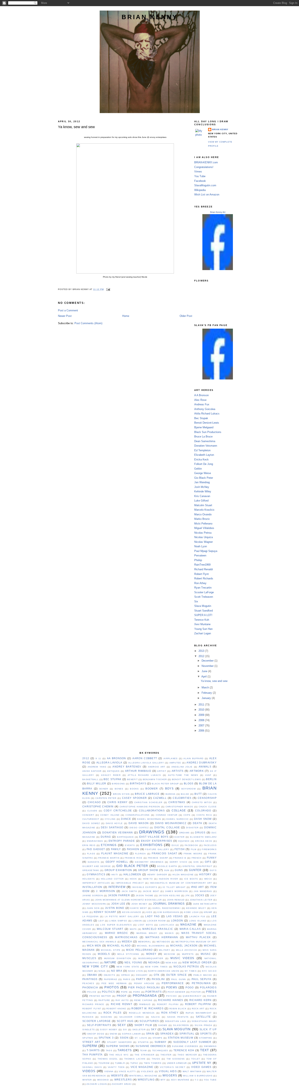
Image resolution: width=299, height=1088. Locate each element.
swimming (210, 1046)
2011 (202, 704)
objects (109, 975)
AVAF (208, 775)
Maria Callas (190, 929)
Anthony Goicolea (204, 409)
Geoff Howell (117, 862)
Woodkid (103, 1080)
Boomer (151, 788)
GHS (196, 862)
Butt (198, 794)
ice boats (191, 879)
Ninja (102, 971)
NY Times (191, 971)
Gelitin (198, 468)
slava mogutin (177, 1029)
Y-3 (197, 1080)
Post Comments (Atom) (88, 323)
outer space (176, 975)
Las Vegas (174, 916)
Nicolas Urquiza (203, 537)
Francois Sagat (164, 853)
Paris (126, 979)
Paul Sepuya (202, 979)
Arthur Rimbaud (138, 771)
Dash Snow (203, 819)
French (197, 858)
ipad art (197, 887)
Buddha (171, 794)
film (193, 849)
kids (149, 912)
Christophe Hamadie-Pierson (140, 807)
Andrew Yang (97, 767)
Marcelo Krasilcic (204, 509)
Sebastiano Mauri (204, 1021)
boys (169, 788)
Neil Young (133, 962)
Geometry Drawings (149, 862)
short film (143, 1025)
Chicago (94, 802)
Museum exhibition (117, 958)
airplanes (171, 758)
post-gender (176, 992)
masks (169, 933)
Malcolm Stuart (203, 505)
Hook (133, 879)
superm (89, 1046)
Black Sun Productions (207, 432)
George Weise (202, 473)
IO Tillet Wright (174, 887)
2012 (202, 656)
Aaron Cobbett (144, 758)
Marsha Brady (146, 933)
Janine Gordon (92, 895)
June (205, 671)
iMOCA (208, 879)
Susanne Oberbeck (150, 1046)
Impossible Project (130, 883)
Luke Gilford (201, 500)
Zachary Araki (122, 1084)
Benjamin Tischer (155, 779)
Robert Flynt (201, 574)
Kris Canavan (202, 496)
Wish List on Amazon (206, 194)
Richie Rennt (121, 1004)
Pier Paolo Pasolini (144, 987)
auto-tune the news (183, 775)
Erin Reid (88, 845)
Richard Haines (170, 1000)
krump (208, 912)
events (130, 845)
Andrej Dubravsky (202, 762)
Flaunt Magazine (115, 853)
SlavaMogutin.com (205, 185)
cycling (110, 819)
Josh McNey (201, 486)
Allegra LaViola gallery (146, 763)
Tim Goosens (176, 1059)
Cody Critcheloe (118, 810)
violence (147, 1071)
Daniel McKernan (149, 819)
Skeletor (139, 1029)
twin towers (153, 1063)
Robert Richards (203, 578)
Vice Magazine (142, 1067)
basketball (90, 779)
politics (108, 992)
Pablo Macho (202, 975)
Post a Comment (68, 310)
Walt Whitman (192, 1071)
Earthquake (125, 837)
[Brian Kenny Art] (217, 269)
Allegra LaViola (109, 762)
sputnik (87, 1038)
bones (119, 789)
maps (133, 929)
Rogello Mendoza (142, 1013)
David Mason (139, 823)
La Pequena (90, 916)
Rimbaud (145, 1004)
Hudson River (168, 879)
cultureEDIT (90, 819)
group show (148, 870)
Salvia (155, 1017)
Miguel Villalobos (204, 528)
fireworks (209, 849)
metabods (163, 942)
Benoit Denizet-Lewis (206, 422)
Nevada (154, 962)
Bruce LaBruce (147, 794)
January (207, 698)
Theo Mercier (187, 1055)
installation (92, 887)
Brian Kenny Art (217, 212)
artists (178, 771)
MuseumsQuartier (150, 958)
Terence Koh (201, 619)
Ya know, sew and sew (76, 127)
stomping (205, 1038)
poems (171, 987)
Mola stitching (128, 954)
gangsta (93, 862)
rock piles (113, 1013)
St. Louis (141, 1038)
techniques (160, 1050)
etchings (109, 845)
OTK (156, 975)
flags (91, 854)
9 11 (98, 758)
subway (161, 1042)
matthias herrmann (161, 937)
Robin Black (178, 1008)
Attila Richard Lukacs (206, 413)
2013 (202, 650)
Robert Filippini (198, 1004)
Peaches (88, 983)
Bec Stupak (201, 418)
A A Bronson (201, 395)
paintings (90, 979)
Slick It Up (208, 1029)
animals (205, 766)
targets (125, 1050)
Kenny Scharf (105, 912)
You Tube (199, 176)
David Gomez (91, 823)
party (140, 979)
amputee (175, 763)
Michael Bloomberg (151, 946)
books (134, 789)
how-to (148, 879)
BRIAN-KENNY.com (206, 162)
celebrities (182, 798)
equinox (184, 841)
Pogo (190, 987)
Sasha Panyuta (178, 1017)
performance (173, 983)
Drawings (151, 832)
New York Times (156, 967)
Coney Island (109, 815)
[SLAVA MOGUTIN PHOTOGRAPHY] (217, 378)
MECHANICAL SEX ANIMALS (99, 942)
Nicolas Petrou (203, 532)
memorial (144, 942)
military (164, 950)
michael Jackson (184, 945)
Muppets (188, 954)
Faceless (210, 845)
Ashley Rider (111, 775)
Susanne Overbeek (185, 1046)
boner (103, 789)
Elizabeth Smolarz (203, 837)
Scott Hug (125, 1021)
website (117, 1075)
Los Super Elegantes (116, 925)
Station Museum (180, 1038)
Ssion (124, 1038)
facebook (191, 845)
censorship (207, 798)
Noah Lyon (200, 546)
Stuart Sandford (203, 610)
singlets (88, 1029)
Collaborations (152, 810)
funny (212, 858)
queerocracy (192, 996)
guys (213, 870)
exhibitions (151, 845)
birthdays (138, 783)
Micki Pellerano (203, 523)
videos (89, 1071)
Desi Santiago (112, 827)
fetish (180, 849)
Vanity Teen (116, 1067)
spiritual (186, 1033)
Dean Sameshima (204, 441)
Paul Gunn (178, 979)
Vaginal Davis (92, 1067)
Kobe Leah (191, 912)
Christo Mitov (202, 802)
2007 (202, 725)
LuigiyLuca (166, 925)
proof (122, 996)
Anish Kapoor (91, 771)
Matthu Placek (198, 937)
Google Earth (167, 866)
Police (92, 992)
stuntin (143, 1042)
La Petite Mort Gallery (122, 916)
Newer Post (65, 315)
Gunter (195, 870)
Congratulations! (203, 167)
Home (125, 315)
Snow (113, 1034)
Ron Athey (200, 583)
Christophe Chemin (97, 806)
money (151, 954)
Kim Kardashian (168, 912)
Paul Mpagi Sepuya (205, 551)
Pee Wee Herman (114, 983)
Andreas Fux (201, 404)
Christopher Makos (179, 807)
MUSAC (206, 954)
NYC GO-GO (209, 971)
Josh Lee (118, 904)
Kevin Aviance (131, 912)
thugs (156, 1059)
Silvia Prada (203, 1025)
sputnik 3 (106, 1038)
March (206, 687)
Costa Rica (204, 815)
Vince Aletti (127, 1071)
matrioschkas (126, 937)
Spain (150, 1033)
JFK (187, 895)
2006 (202, 730)
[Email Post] (108, 289)
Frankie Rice (133, 858)
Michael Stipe (110, 950)
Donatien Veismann (205, 445)
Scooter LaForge (204, 592)
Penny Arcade (144, 983)
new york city (95, 966)
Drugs (200, 832)
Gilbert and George (96, 866)
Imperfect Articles (96, 883)
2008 (202, 720)
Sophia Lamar (131, 1034)
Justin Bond (114, 908)
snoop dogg (95, 1034)
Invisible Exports (144, 887)
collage (179, 810)
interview (117, 886)
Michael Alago (119, 945)
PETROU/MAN (201, 983)
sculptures (149, 1021)
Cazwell (160, 798)
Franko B (179, 858)
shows (162, 1025)
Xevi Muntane (202, 624)
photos (111, 987)
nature (110, 962)
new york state (128, 967)
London (177, 920)
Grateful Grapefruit (197, 866)
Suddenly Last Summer (192, 1042)
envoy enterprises (156, 841)
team (143, 1050)
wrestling (146, 1079)
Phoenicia (90, 987)
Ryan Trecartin (203, 587)
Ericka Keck (201, 459)
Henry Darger (157, 874)
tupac (134, 1063)
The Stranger (144, 1055)
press (211, 991)
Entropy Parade (122, 841)
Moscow (169, 954)
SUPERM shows (118, 1046)
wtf (163, 1080)
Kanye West (138, 908)
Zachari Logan (202, 633)
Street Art (91, 1042)
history (205, 874)
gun (166, 870)
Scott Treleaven (203, 596)
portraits (153, 992)
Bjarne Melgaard (203, 427)
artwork (197, 771)
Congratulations (137, 815)
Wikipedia (200, 190)
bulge (185, 794)
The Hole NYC (119, 1055)
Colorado (203, 810)
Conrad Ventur (167, 815)
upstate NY (202, 1062)
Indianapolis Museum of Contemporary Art (181, 883)
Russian (87, 1017)
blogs (188, 783)
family (116, 849)
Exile (175, 845)
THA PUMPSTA (92, 1054)
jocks (199, 895)
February (207, 692)
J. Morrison (105, 891)
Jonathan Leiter (201, 900)
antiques (113, 771)
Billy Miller (96, 783)
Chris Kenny (117, 802)
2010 (202, 709)
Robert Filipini (168, 1004)
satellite (203, 1017)
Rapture (104, 1000)
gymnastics (96, 874)
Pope (124, 992)
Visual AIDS (168, 1071)
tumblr (120, 1063)
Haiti (114, 874)
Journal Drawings (169, 903)
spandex (167, 1033)
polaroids (208, 987)
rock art (198, 1008)
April (204, 676)
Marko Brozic (202, 518)
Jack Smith (129, 891)
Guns (179, 870)
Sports (206, 1033)
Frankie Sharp (158, 858)
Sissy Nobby (108, 1029)
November (208, 665)
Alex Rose (200, 399)
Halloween (132, 874)
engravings (95, 841)
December (208, 660)
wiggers (170, 1075)
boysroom (188, 789)
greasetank (90, 870)
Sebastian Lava (175, 1021)
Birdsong (118, 784)
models (104, 954)
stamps (158, 1038)
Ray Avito (122, 1000)
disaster (192, 827)
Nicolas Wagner (203, 541)
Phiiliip (198, 560)
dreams (184, 833)
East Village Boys (154, 837)
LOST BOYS (145, 925)
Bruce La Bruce (203, 436)
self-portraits (99, 1025)
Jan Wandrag (202, 482)
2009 (202, 714)
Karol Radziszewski (167, 908)
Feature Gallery (157, 849)
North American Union (163, 971)
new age (171, 963)
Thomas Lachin (134, 1059)
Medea (127, 941)
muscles (89, 958)
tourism (104, 1063)
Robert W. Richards (147, 1008)
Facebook (200, 180)
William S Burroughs (197, 1076)
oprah (125, 975)
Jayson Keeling (169, 895)
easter (179, 837)
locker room (156, 921)
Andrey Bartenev (126, 766)
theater (166, 1055)
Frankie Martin (108, 858)
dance (126, 819)
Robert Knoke (116, 1008)
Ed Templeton (202, 450)
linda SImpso (118, 921)
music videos (182, 958)
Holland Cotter (112, 879)
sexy (122, 1025)
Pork (136, 992)
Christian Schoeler (148, 802)
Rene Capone (143, 1000)
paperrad (110, 979)
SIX (125, 1029)
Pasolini (158, 979)
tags (109, 1050)
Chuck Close (208, 807)
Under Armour (177, 1063)
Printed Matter (100, 996)
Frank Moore (193, 854)
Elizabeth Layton (204, 454)
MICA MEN (94, 945)
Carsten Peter (105, 798)
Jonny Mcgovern (94, 904)
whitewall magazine (143, 1076)
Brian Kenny (220, 129)
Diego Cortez (139, 827)
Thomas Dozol (108, 1059)
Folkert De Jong (203, 464)
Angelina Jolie (182, 767)
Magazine (188, 924)
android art (156, 767)
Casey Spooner (134, 798)
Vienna (109, 1071)
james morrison (176, 891)
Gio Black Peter (203, 477)
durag (106, 837)
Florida (140, 854)
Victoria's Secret (172, 1067)
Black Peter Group (165, 784)
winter (87, 1080)
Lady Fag (152, 916)
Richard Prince (93, 1004)
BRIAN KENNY (150, 17)
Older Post (186, 315)
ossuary (142, 975)
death (197, 823)
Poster (196, 992)
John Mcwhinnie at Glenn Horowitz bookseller (128, 900)
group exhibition (118, 870)
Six (196, 601)
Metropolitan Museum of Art (196, 942)
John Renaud (176, 900)
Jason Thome (145, 895)
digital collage (167, 827)
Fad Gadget (96, 849)
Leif (101, 921)
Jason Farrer (119, 895)
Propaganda (145, 995)
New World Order (197, 962)
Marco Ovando (203, 514)
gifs (208, 862)
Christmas (176, 802)
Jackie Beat (151, 891)
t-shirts (93, 1050)
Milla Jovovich (186, 950)
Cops (186, 815)
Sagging (106, 1017)
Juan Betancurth (205, 904)
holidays (88, 879)
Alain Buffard (193, 758)
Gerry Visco (179, 862)
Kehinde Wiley (202, 491)
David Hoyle (114, 823)
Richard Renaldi (203, 569)
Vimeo (198, 171)
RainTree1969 (202, 564)
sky (154, 1029)
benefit (132, 779)
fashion (133, 849)
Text (204, 1050)
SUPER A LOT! (203, 615)
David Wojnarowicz (171, 823)
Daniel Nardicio (177, 819)
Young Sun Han (203, 628)
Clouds (92, 811)
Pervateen (200, 555)
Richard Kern (200, 1000)
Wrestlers (123, 1079)
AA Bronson (116, 758)
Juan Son (93, 908)
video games (201, 1067)
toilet (195, 1059)
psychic (171, 996)
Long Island (197, 921)
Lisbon (137, 921)
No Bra (116, 971)
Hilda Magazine (183, 874)
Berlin (211, 779)
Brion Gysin (121, 794)
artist (161, 771)
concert (88, 815)
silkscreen (181, 1025)
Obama (92, 975)
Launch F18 (197, 916)
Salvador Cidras (131, 1017)
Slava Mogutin (202, 605)
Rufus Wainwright (199, 1013)
